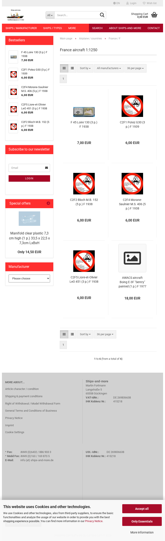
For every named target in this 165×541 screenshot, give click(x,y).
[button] (116, 3)
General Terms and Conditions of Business (31, 410)
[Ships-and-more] (22, 15)
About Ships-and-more (125, 28)
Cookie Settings (14, 432)
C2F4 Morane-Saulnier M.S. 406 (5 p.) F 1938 (132, 204)
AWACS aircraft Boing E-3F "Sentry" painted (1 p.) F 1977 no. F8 (132, 282)
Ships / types (52, 28)
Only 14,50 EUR (29, 252)
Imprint (9, 425)
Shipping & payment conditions (24, 396)
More (72, 28)
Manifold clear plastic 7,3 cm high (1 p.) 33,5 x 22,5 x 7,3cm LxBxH (29, 238)
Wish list (151, 3)
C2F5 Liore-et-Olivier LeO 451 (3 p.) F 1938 (84, 279)
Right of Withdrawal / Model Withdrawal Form (32, 403)
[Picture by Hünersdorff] (29, 218)
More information (142, 532)
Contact (154, 28)
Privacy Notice (93, 521)
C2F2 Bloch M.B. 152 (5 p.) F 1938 (84, 202)
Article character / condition (22, 389)
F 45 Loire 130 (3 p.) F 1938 (84, 124)
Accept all (142, 508)
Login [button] (132, 3)
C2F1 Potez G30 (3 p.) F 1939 (132, 124)
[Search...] (102, 15)
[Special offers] (48, 203)
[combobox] (85, 68)
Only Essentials (142, 521)
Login (29, 178)
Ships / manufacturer (21, 28)
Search (97, 28)
